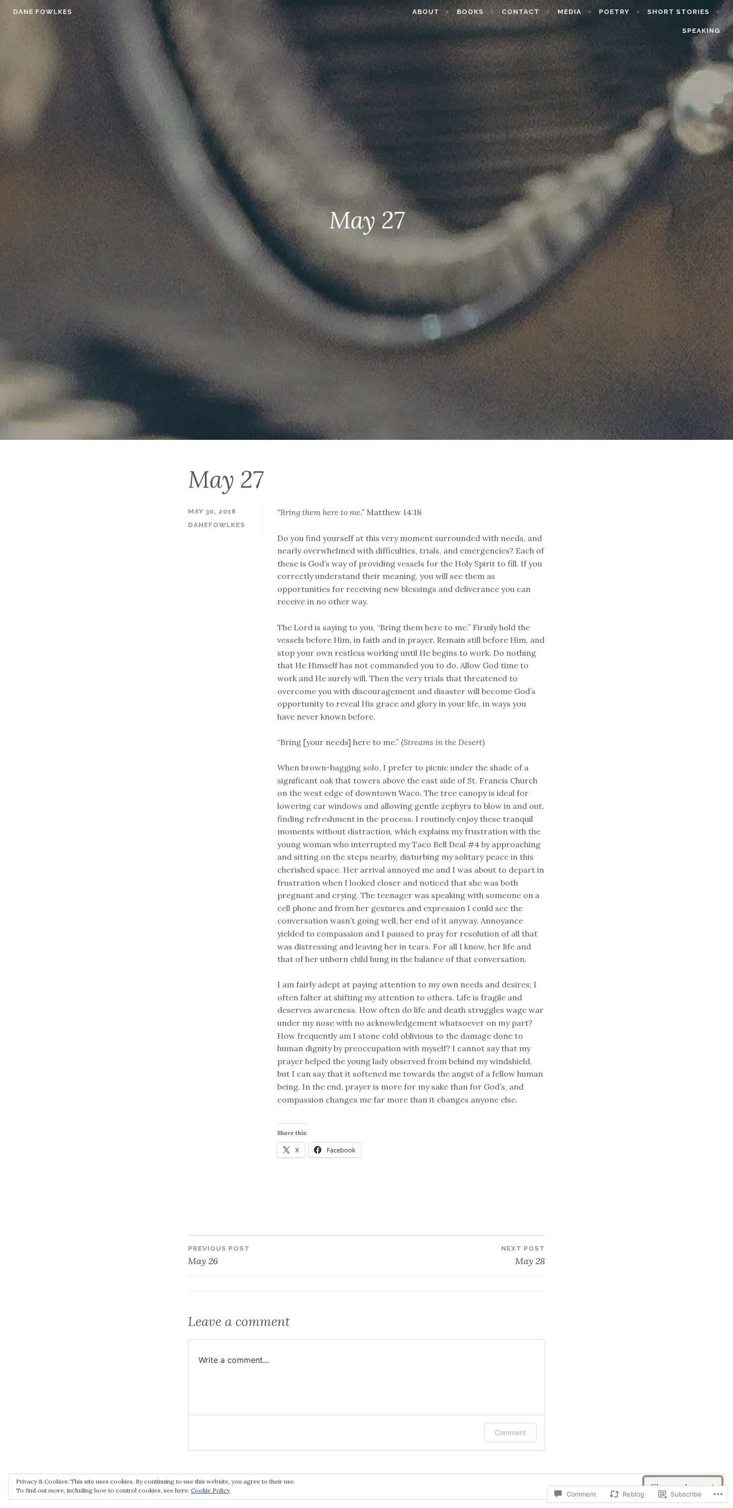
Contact (521, 11)
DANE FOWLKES (42, 11)
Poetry (614, 11)
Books (470, 11)
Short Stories (678, 11)
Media (569, 11)
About (425, 11)
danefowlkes (216, 525)
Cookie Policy (210, 1490)
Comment (510, 1432)
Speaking (701, 30)
